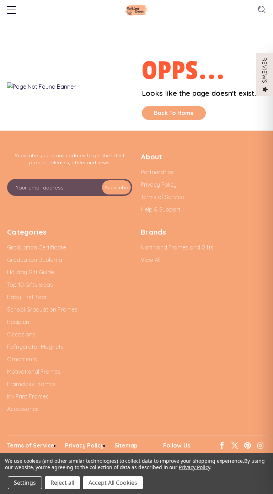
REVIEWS (264, 70)
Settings (25, 483)
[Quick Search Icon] (261, 10)
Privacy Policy (194, 467)
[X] (235, 445)
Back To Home (174, 112)
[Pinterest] (247, 445)
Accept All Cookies (113, 483)
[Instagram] (260, 445)
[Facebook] (222, 445)
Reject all (62, 483)
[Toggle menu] (11, 10)
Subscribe (116, 187)
